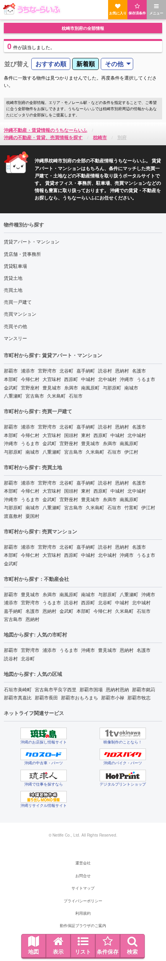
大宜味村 (51, 379)
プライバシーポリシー (83, 900)
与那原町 (112, 387)
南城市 (131, 387)
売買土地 (13, 289)
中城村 (88, 379)
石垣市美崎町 (18, 689)
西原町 (71, 379)
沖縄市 (127, 379)
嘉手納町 (85, 370)
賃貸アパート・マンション (31, 241)
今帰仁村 (30, 379)
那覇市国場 (91, 689)
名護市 (139, 370)
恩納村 (122, 370)
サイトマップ (83, 888)
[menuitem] (50, 64)
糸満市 (71, 387)
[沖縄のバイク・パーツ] (123, 754)
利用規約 (83, 913)
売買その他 (15, 326)
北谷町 (66, 370)
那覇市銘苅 (143, 689)
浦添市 (28, 370)
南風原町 (90, 387)
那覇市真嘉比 (18, 697)
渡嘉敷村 (13, 515)
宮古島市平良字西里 (55, 689)
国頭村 (71, 435)
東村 (85, 435)
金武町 (11, 387)
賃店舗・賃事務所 (22, 253)
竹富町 (131, 507)
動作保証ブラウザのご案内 (83, 925)
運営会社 (83, 863)
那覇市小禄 (112, 697)
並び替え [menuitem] (16, 63)
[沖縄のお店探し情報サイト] (43, 733)
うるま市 (146, 379)
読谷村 (105, 370)
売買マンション (20, 313)
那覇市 (11, 370)
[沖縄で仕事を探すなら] (43, 775)
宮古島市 (34, 395)
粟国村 (32, 515)
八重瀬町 (13, 395)
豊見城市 (51, 387)
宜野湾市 (47, 370)
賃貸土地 (13, 277)
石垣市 (76, 395)
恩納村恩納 (117, 689)
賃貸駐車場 (15, 265)
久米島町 (56, 395)
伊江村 (131, 451)
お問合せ (83, 875)
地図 (33, 951)
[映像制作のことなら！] (123, 733)
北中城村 (107, 379)
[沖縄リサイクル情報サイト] (43, 797)
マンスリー (15, 338)
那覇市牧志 (139, 697)
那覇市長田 (46, 697)
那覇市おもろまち (79, 697)
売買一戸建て (18, 301)
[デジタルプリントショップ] (123, 775)
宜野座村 (30, 387)
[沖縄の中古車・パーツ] (43, 754)
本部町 (11, 379)
